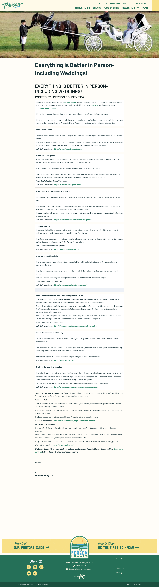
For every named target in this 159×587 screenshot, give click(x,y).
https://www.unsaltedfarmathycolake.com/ (70, 285)
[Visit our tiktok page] (35, 573)
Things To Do (82, 7)
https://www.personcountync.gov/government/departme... (76, 387)
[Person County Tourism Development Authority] (12, 5)
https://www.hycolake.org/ (63, 445)
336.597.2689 (81, 566)
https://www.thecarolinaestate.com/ (68, 149)
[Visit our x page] (35, 567)
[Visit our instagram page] (41, 567)
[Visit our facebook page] (29, 567)
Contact (118, 559)
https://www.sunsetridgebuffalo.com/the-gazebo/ (73, 220)
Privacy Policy (120, 568)
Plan (145, 7)
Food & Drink (111, 7)
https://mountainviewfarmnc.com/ (67, 249)
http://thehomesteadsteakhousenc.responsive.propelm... (75, 326)
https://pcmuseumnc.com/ (64, 360)
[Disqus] (79, 506)
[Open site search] (155, 5)
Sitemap (118, 573)
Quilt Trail (127, 3)
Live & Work (115, 3)
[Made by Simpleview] (133, 584)
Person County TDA (42, 78)
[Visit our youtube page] (29, 573)
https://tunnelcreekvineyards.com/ (67, 185)
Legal (117, 563)
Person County (70, 102)
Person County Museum (48, 108)
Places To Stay (131, 7)
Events (97, 7)
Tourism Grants (141, 3)
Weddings (103, 3)
